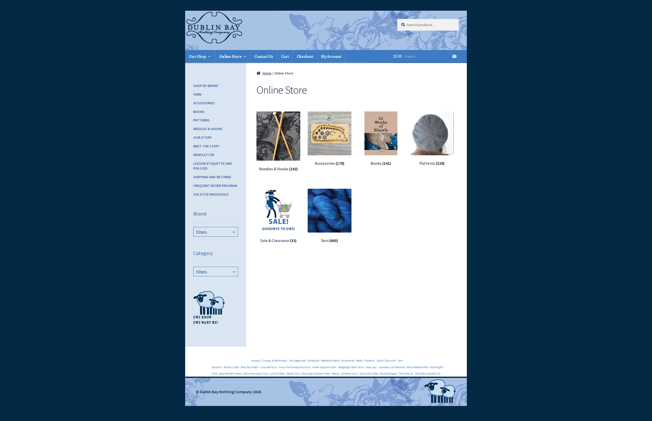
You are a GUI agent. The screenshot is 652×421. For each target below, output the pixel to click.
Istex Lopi (371, 367)
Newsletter (203, 154)
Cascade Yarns (268, 367)
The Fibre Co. (406, 373)
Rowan (335, 373)
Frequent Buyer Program (215, 185)
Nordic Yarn (293, 373)
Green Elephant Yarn (324, 367)
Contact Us (263, 56)
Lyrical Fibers (277, 373)
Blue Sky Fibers (250, 367)
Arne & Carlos (231, 367)
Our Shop (197, 56)
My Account (331, 56)
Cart (285, 56)
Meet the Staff (206, 146)
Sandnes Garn (349, 373)
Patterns (201, 120)
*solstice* (216, 367)
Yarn (197, 94)
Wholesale (313, 360)
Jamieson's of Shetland (391, 367)
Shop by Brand (205, 85)
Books (199, 111)
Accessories (204, 103)
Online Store (230, 56)
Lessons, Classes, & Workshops (269, 360)
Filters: (201, 231)
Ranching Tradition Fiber (316, 373)
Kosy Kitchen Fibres (230, 373)
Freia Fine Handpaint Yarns (295, 367)
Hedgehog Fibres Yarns (351, 367)
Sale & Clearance (386, 360)
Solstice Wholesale (210, 194)
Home (267, 73)
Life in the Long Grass (255, 373)
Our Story (202, 137)
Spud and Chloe (368, 373)
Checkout (305, 56)
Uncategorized (297, 360)
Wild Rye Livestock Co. (428, 373)
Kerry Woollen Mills (418, 367)
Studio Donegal (388, 373)
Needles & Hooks (208, 128)
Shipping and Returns (212, 177)
